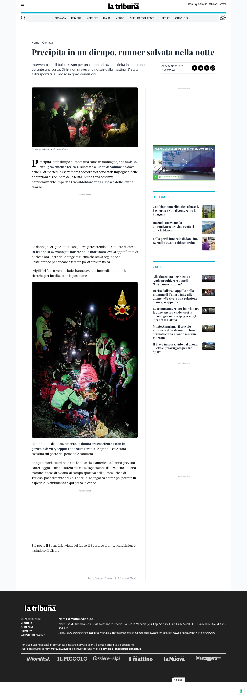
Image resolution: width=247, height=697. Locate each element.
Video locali (182, 18)
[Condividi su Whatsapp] (212, 68)
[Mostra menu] (23, 5)
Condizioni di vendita (31, 621)
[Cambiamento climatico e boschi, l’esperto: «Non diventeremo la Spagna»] (208, 211)
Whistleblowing (33, 635)
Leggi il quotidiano (197, 4)
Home (35, 42)
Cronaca (60, 18)
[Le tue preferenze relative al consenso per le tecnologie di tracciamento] (241, 691)
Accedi (223, 4)
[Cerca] (23, 17)
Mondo (120, 18)
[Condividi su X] (206, 68)
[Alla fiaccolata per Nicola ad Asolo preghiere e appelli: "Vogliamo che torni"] (208, 278)
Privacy (26, 631)
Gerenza (27, 627)
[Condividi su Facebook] (194, 68)
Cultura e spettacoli (143, 18)
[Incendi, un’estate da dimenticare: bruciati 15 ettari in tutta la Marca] (208, 227)
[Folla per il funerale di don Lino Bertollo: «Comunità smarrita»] (208, 243)
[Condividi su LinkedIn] (200, 68)
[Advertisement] (123, 29)
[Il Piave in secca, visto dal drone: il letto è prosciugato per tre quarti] (208, 346)
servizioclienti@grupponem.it (121, 649)
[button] (184, 162)
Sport (166, 18)
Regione (76, 18)
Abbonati (213, 4)
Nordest (92, 18)
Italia (106, 18)
